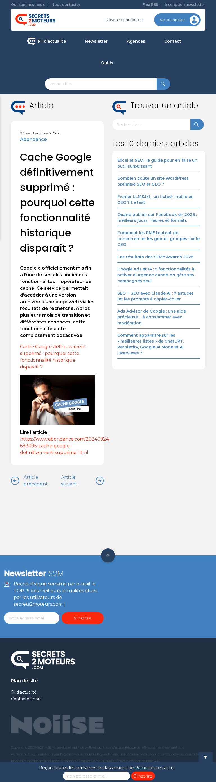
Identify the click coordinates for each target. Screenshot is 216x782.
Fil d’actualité (52, 41)
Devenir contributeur (124, 19)
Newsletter (96, 41)
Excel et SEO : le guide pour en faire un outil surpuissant (157, 163)
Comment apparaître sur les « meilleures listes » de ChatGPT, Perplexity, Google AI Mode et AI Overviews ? (150, 344)
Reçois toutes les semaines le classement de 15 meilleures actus (107, 767)
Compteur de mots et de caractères (135, 82)
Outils (107, 62)
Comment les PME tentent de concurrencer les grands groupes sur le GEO (158, 238)
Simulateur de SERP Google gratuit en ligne (135, 127)
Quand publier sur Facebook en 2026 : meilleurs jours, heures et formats (157, 217)
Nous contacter (65, 5)
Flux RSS (150, 5)
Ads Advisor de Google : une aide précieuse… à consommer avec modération (151, 317)
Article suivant (69, 481)
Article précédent (36, 481)
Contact (172, 41)
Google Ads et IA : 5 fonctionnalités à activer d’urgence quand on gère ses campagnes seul (155, 274)
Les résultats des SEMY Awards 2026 (155, 256)
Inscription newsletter (185, 5)
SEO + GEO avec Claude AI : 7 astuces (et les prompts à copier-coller (155, 296)
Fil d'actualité (24, 692)
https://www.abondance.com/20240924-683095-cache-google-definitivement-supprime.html (65, 445)
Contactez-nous (26, 698)
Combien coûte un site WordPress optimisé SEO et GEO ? (153, 181)
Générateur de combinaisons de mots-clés (135, 150)
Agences (136, 41)
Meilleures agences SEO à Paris (161, 60)
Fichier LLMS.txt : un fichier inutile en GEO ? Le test (155, 199)
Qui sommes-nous (28, 5)
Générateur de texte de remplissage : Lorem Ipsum (135, 103)
